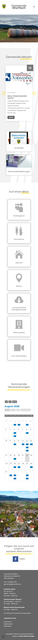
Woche (13, 410)
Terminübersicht (25, 410)
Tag (18, 410)
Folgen (22, 559)
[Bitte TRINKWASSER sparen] (19, 78)
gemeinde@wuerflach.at (12, 584)
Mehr (11, 117)
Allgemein (11, 92)
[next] (10, 401)
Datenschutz (8, 624)
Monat (7, 410)
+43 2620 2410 (12, 582)
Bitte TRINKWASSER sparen (17, 97)
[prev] (6, 401)
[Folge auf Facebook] (15, 559)
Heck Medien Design (26, 636)
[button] (34, 93)
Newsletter (7, 626)
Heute (14, 401)
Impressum (8, 622)
